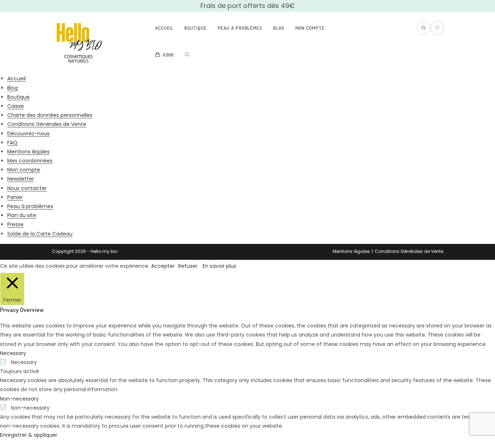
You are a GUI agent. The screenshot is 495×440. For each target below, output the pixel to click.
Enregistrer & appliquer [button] (28, 435)
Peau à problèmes (30, 206)
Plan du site (21, 215)
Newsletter (20, 178)
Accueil (16, 78)
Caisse (15, 106)
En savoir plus (219, 266)
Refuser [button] (187, 266)
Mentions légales (28, 151)
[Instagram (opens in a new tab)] (437, 28)
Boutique (18, 97)
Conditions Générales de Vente (46, 124)
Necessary (24, 362)
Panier (15, 197)
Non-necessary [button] (19, 398)
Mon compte (23, 169)
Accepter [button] (163, 266)
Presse (15, 224)
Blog (12, 88)
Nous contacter (27, 188)
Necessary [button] (13, 353)
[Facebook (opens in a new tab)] (423, 28)
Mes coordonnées (30, 160)
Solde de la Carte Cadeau (39, 233)
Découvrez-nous (28, 133)
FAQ (12, 142)
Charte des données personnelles (49, 115)
